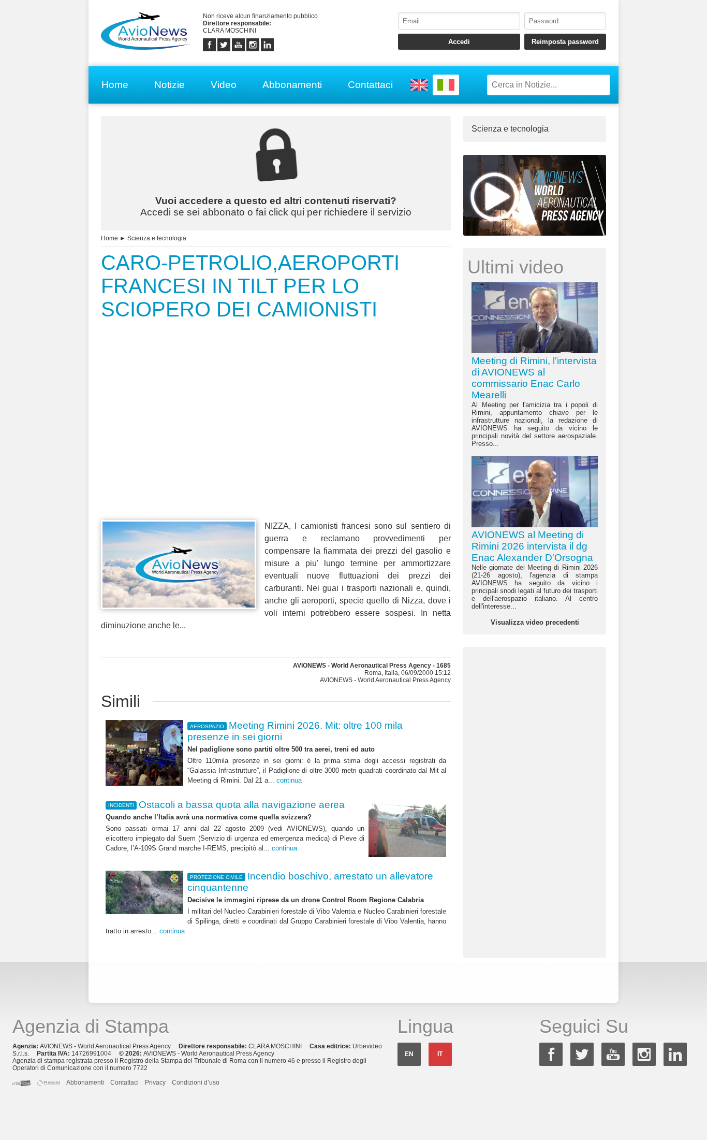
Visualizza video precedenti (535, 622)
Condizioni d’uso (195, 1082)
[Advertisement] (276, 439)
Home (114, 84)
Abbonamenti (292, 84)
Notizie (169, 84)
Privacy (155, 1082)
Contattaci (370, 84)
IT (440, 1054)
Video (224, 84)
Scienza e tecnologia (156, 238)
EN (409, 1054)
